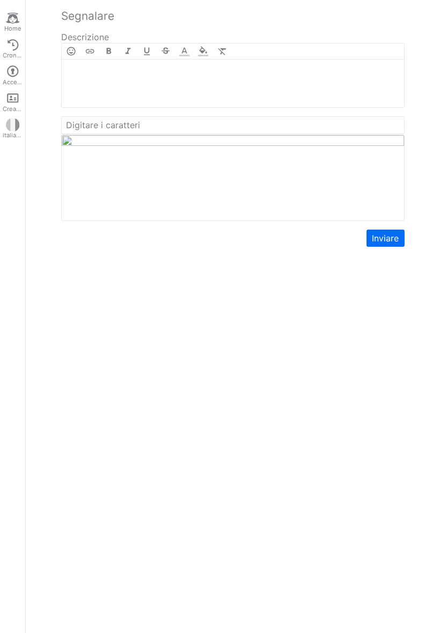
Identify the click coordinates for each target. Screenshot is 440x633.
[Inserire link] (89, 51)
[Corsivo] (128, 51)
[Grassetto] (108, 51)
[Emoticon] (71, 51)
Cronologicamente (14, 55)
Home (12, 28)
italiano (13, 135)
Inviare (385, 238)
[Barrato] (165, 51)
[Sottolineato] (146, 51)
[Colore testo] (184, 51)
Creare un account (14, 109)
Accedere (14, 82)
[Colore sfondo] (203, 51)
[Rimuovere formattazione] (222, 51)
